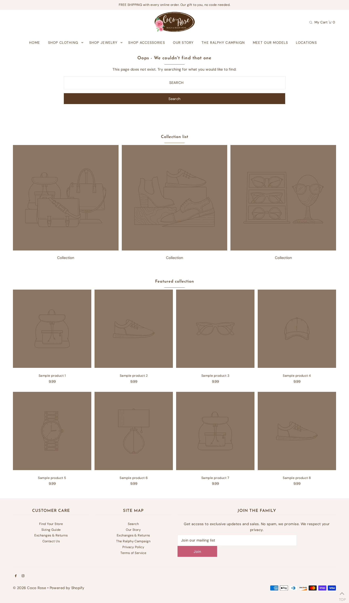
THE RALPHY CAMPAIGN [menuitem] (223, 42)
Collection (65, 257)
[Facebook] (16, 576)
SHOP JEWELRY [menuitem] (103, 42)
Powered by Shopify (67, 587)
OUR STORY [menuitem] (183, 42)
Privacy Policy (133, 547)
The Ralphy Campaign (133, 541)
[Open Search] (310, 22)
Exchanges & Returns (51, 535)
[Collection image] (66, 249)
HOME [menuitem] (34, 42)
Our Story (133, 530)
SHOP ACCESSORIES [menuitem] (146, 42)
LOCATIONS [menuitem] (306, 42)
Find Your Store (51, 524)
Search (133, 524)
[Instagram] (23, 576)
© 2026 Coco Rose (29, 587)
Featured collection (174, 282)
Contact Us (51, 541)
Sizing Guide (51, 530)
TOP (342, 598)
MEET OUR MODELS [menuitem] (270, 42)
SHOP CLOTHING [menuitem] (63, 42)
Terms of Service (133, 553)
